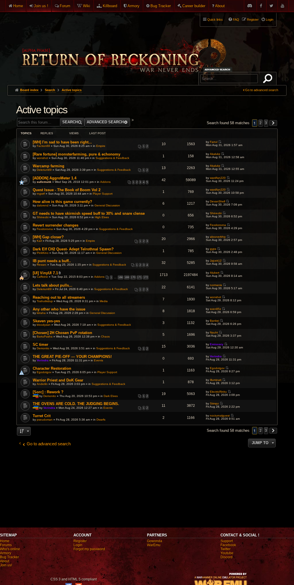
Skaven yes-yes (46, 321)
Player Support (103, 193)
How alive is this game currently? (62, 202)
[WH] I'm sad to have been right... (62, 142)
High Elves (102, 217)
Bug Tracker (160, 6)
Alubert (214, 272)
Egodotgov (44, 372)
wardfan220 (218, 177)
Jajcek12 (216, 260)
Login (78, 545)
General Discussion (107, 205)
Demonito (43, 348)
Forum (65, 6)
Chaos (105, 336)
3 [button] (266, 123)
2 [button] (261, 123)
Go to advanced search (261, 90)
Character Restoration (52, 368)
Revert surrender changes (55, 225)
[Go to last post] (219, 141)
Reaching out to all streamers (59, 297)
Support (226, 541)
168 (120, 277)
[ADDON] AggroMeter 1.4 (54, 178)
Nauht (214, 332)
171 (139, 277)
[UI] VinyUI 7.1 (45, 273)
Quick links (215, 19)
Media (104, 301)
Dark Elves (111, 395)
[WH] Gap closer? (48, 237)
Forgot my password (89, 549)
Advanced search (218, 69)
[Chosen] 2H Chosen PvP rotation (62, 333)
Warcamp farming (48, 166)
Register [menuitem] (253, 19)
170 (133, 277)
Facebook (228, 545)
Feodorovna (45, 229)
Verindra (43, 360)
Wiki (86, 6)
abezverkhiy (218, 236)
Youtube (226, 553)
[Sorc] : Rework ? (48, 392)
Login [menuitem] (269, 19)
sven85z (215, 308)
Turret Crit (42, 416)
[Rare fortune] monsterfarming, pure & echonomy (76, 154)
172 (146, 277)
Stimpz (214, 403)
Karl (39, 240)
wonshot (42, 158)
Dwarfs (100, 419)
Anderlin (42, 383)
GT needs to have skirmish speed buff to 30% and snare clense (89, 213)
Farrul (213, 141)
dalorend (43, 205)
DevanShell (217, 201)
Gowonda (154, 541)
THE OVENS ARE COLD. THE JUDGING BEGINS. (76, 404)
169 (127, 277)
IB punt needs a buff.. (52, 261)
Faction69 (43, 145)
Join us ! (41, 6)
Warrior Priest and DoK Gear (58, 380)
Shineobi (43, 217)
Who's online (10, 549)
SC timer (40, 344)
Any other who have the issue (59, 309)
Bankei (214, 320)
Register (80, 541)
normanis (216, 285)
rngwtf (41, 193)
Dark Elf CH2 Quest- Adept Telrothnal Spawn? (73, 249)
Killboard (110, 6)
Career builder (193, 6)
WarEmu (153, 545)
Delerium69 (44, 169)
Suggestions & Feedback (112, 158)
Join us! (6, 565)
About (220, 6)
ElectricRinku (218, 391)
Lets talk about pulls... (52, 285)
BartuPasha (45, 336)
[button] (273, 123)
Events (98, 360)
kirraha (41, 312)
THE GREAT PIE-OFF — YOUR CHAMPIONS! (72, 356)
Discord (226, 557)
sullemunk (44, 181)
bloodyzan (44, 324)
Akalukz (215, 154)
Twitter (225, 549)
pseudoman (45, 419)
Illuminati (215, 379)
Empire (100, 145)
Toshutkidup (45, 301)
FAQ (236, 19)
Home (18, 6)
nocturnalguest (220, 415)
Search (268, 79)
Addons (105, 181)
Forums (6, 545)
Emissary (216, 344)
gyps (213, 248)
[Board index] (122, 46)
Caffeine (42, 276)
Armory (133, 6)
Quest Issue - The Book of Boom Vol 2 (66, 190)
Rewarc (42, 264)
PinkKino (43, 252)
